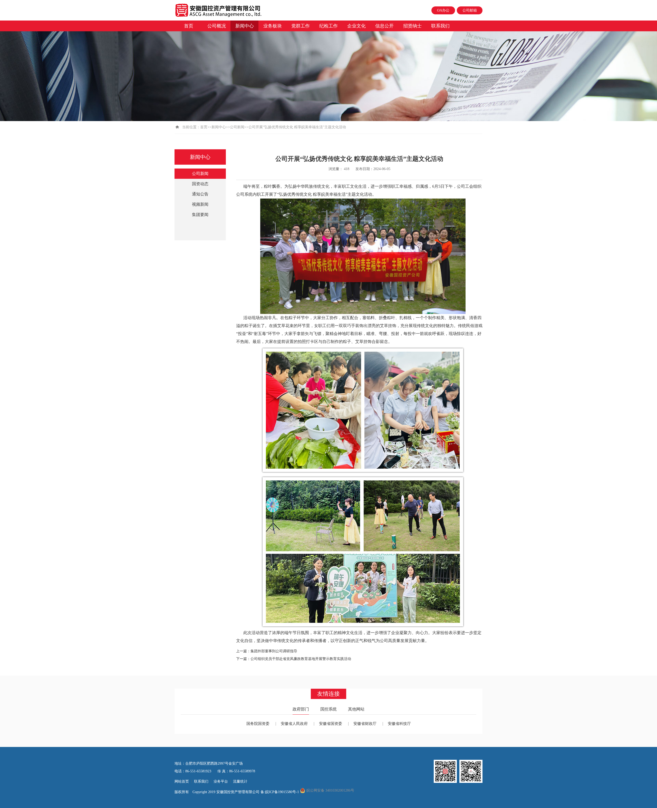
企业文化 (356, 25)
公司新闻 (237, 127)
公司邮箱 (469, 10)
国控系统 (328, 709)
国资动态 (200, 184)
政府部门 (301, 709)
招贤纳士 (412, 25)
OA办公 (443, 10)
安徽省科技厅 (399, 724)
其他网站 (356, 709)
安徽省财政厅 (364, 724)
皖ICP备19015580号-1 (282, 792)
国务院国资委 (257, 724)
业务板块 (272, 25)
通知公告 (200, 194)
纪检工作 (328, 25)
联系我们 (440, 25)
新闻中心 (244, 25)
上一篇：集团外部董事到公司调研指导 (266, 651)
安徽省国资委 (330, 724)
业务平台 (221, 781)
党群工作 (300, 25)
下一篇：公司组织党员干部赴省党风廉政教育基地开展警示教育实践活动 (293, 659)
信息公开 (384, 25)
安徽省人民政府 (294, 724)
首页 (188, 25)
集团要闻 (200, 214)
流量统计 (240, 781)
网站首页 (182, 781)
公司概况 (216, 25)
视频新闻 (200, 204)
